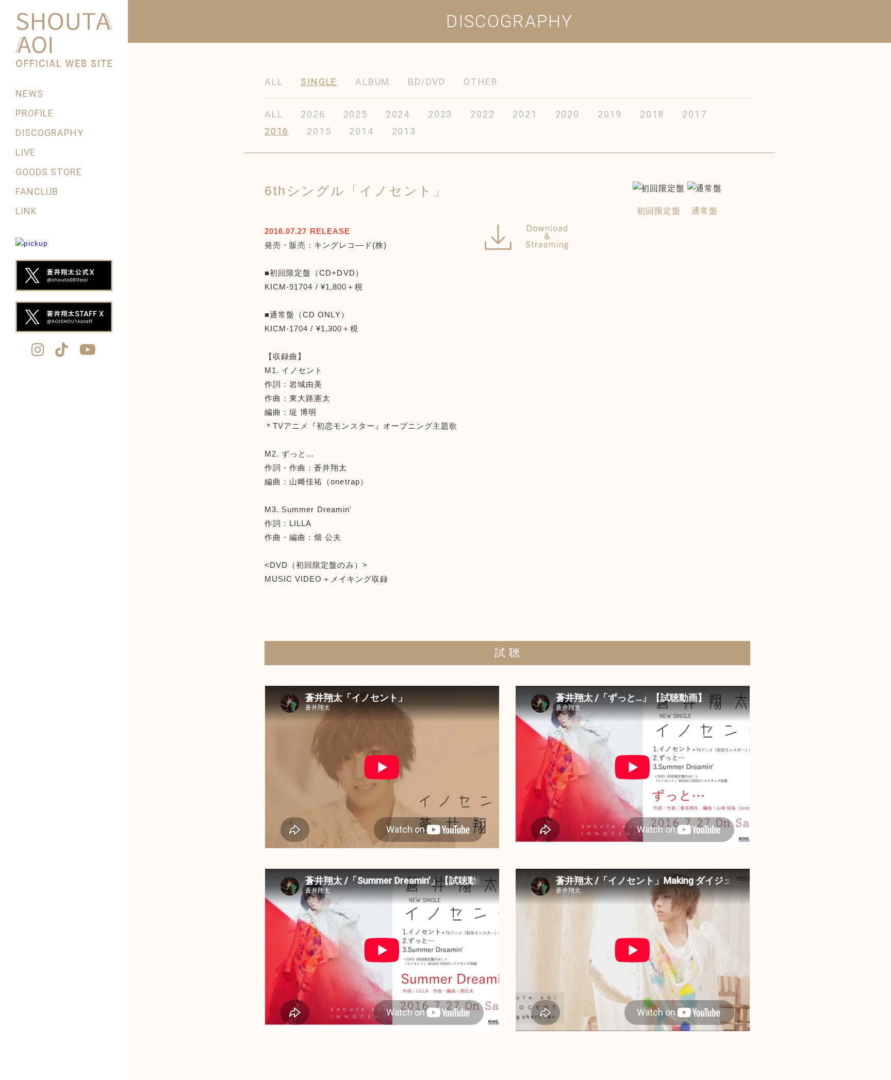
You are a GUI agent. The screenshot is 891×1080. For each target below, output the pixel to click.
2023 (440, 114)
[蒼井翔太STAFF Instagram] (38, 351)
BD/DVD (427, 81)
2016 (277, 131)
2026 (313, 114)
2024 (398, 114)
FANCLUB (36, 191)
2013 (404, 131)
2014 (361, 131)
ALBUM (372, 81)
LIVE (25, 152)
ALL (274, 81)
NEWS (29, 93)
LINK (26, 211)
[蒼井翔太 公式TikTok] (62, 351)
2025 (355, 114)
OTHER (481, 81)
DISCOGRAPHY (49, 132)
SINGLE (319, 81)
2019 (610, 114)
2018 (652, 114)
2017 (694, 114)
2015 (319, 131)
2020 (567, 114)
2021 (525, 114)
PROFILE (34, 113)
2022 (482, 114)
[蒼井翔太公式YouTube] (87, 351)
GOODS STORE (48, 171)
